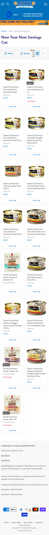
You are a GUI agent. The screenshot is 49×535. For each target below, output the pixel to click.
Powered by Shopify (25, 530)
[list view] (43, 53)
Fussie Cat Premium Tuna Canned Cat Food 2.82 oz (12, 186)
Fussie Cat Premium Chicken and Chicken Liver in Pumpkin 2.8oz (36, 323)
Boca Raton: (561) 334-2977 (33, 16)
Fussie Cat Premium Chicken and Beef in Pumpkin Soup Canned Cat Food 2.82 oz (36, 372)
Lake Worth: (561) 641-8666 (32, 14)
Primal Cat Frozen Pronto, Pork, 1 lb (10, 418)
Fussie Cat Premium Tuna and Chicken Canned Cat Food (11, 89)
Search (6, 522)
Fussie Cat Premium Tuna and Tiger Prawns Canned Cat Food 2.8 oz (36, 186)
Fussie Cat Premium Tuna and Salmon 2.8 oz (35, 89)
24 (33, 52)
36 (33, 54)
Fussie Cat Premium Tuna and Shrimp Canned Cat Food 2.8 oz (12, 137)
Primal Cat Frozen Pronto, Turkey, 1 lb (10, 370)
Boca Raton (5, 455)
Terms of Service (24, 525)
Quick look (12, 106)
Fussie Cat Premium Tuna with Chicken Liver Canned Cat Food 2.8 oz (36, 231)
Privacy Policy (16, 522)
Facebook (39, 522)
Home (3, 31)
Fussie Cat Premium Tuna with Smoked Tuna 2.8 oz (35, 277)
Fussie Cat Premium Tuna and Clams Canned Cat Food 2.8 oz (12, 231)
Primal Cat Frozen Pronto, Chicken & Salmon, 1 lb (10, 277)
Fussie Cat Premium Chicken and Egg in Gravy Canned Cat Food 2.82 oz (12, 324)
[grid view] (37, 53)
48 (33, 56)
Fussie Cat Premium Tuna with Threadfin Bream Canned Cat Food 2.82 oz (35, 139)
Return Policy (28, 522)
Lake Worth (5, 460)
